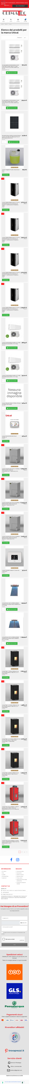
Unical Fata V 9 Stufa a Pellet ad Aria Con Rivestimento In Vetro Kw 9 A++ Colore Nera (10, 774)
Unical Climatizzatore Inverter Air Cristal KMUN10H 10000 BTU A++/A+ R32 (11, 343)
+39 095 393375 (6, 892)
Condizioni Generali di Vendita (21, 883)
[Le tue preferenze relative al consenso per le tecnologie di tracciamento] (2, 1082)
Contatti (3, 874)
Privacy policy (19, 878)
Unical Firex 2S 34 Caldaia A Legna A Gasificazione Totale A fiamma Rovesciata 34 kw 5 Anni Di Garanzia (10, 808)
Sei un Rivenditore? (20, 5)
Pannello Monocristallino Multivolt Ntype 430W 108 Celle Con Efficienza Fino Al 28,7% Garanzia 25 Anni (11, 137)
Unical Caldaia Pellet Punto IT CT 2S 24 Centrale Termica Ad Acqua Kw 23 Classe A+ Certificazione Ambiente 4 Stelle (11, 239)
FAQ (3, 873)
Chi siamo (4, 871)
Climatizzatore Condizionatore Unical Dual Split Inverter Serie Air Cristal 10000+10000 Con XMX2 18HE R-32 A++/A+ (10, 66)
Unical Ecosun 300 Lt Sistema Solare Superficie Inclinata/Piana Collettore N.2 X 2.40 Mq (10, 638)
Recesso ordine (20, 876)
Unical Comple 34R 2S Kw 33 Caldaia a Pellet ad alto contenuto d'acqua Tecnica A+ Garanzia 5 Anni (11, 537)
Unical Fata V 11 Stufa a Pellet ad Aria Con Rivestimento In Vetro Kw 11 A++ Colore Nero (10, 706)
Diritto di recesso (20, 874)
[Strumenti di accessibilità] (22, 1082)
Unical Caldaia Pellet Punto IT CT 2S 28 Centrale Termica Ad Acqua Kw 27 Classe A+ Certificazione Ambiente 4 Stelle (11, 274)
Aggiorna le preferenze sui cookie (14, 1075)
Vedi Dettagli (5, 174)
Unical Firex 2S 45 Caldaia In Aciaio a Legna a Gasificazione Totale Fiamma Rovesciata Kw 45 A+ (10, 842)
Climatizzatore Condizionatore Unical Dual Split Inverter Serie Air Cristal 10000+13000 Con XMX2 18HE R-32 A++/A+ (10, 102)
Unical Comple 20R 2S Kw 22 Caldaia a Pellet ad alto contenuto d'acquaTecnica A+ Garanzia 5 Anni (11, 470)
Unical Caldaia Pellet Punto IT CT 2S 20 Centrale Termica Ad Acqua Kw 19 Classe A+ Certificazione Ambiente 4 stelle (11, 204)
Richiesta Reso (5, 876)
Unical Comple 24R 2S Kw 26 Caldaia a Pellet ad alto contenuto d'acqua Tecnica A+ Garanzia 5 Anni (11, 504)
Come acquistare (20, 871)
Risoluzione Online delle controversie (22, 880)
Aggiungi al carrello (12, 72)
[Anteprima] (14, 63)
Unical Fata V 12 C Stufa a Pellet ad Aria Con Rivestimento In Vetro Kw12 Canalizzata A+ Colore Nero (11, 740)
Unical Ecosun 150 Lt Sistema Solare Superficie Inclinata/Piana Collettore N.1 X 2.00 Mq (11, 604)
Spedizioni (4, 878)
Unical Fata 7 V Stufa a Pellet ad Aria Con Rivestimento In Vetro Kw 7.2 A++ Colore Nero (10, 672)
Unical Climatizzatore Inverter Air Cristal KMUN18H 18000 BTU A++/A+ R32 (11, 376)
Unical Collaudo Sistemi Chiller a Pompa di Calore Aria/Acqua (11, 404)
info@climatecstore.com (8, 894)
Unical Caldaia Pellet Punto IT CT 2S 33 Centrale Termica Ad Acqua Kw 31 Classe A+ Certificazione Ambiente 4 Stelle (11, 309)
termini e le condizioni (12, 932)
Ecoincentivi (19, 873)
